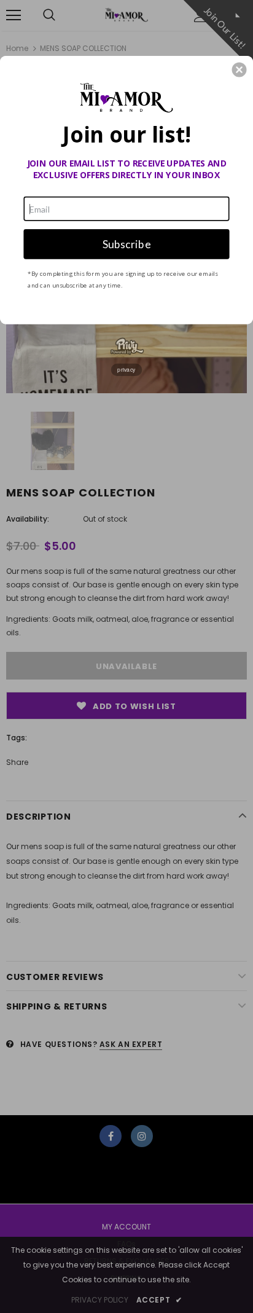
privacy (126, 369)
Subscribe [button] (127, 243)
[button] (239, 69)
